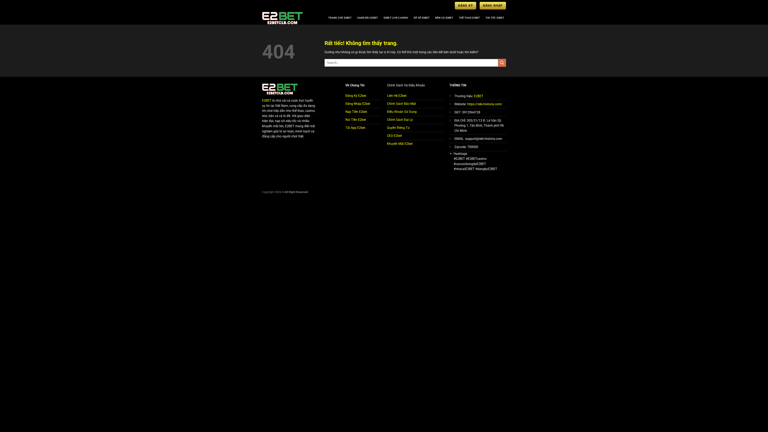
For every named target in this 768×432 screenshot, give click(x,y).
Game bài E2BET (367, 17)
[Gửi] (502, 63)
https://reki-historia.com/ (484, 104)
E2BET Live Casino (396, 17)
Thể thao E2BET (469, 17)
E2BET (266, 100)
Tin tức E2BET (495, 17)
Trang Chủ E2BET (340, 17)
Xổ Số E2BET (422, 17)
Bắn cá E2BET (444, 17)
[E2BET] (291, 18)
